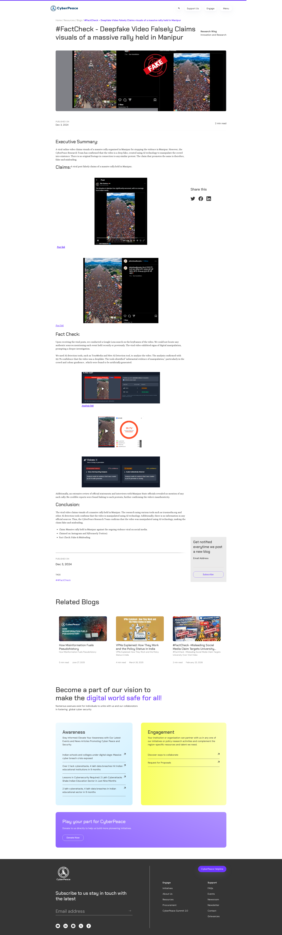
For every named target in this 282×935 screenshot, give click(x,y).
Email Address (201, 558)
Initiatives (168, 888)
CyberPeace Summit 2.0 (175, 910)
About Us (167, 893)
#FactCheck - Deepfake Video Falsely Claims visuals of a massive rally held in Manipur (132, 20)
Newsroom (213, 899)
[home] (64, 8)
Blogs (79, 20)
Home (59, 20)
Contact (212, 910)
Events (211, 893)
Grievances (214, 916)
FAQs (210, 888)
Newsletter (213, 905)
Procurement (169, 905)
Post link (60, 325)
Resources (69, 20)
